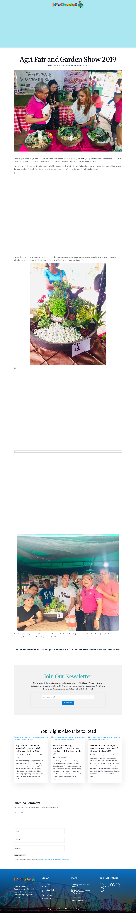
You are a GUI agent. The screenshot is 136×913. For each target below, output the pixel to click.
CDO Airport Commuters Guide (80, 886)
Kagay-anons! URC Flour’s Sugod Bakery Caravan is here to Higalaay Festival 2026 (30, 748)
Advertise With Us (48, 891)
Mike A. (51, 65)
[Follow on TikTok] (112, 885)
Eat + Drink (19, 755)
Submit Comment (19, 855)
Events (67, 65)
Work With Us (47, 895)
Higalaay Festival (90, 158)
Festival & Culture (83, 65)
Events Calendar (77, 900)
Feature (73, 65)
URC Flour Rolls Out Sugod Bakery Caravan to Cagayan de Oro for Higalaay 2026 (104, 748)
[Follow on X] (107, 885)
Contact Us (46, 899)
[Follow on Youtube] (102, 889)
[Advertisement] (68, 31)
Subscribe (68, 703)
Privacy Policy (76, 897)
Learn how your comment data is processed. (54, 859)
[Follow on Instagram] (118, 885)
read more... (20, 779)
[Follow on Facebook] (102, 885)
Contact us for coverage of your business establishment (80, 891)
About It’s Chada (46, 886)
